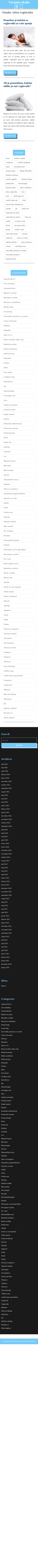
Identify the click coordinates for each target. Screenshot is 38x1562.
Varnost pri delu (10, 647)
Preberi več (11, 73)
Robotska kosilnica (11, 568)
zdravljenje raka (20, 246)
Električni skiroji (10, 344)
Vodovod (7, 661)
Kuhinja (7, 447)
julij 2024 (4, 829)
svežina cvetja (19, 229)
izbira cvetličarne (25, 187)
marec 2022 (5, 916)
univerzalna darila (12, 234)
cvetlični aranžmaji (23, 162)
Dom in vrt (8, 335)
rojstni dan (25, 208)
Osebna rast (8, 512)
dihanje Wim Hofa (26, 171)
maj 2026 (4, 767)
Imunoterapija (9, 391)
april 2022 (4, 912)
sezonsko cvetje (20, 221)
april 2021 (4, 950)
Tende (6, 619)
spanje (8, 229)
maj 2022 (4, 909)
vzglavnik (9, 238)
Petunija (7, 517)
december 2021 (6, 926)
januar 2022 (5, 923)
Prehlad (7, 545)
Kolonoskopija (9, 433)
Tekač (6, 615)
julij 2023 (4, 864)
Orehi (6, 507)
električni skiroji (26, 179)
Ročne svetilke (9, 573)
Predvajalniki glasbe (11, 540)
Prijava (3, 986)
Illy (5, 386)
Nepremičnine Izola (11, 479)
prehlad (8, 208)
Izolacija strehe (9, 409)
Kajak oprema (9, 414)
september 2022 (6, 895)
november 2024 (6, 819)
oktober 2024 (5, 823)
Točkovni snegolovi (11, 629)
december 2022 (6, 888)
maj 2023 (4, 871)
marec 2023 (5, 878)
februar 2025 (5, 809)
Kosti (6, 437)
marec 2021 (5, 954)
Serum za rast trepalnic (12, 587)
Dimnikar (7, 330)
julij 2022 (4, 902)
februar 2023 (5, 881)
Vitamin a (7, 652)
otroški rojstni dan (12, 200)
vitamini (24, 234)
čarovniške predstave (13, 255)
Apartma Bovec (10, 279)
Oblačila (7, 484)
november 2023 (6, 854)
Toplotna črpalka (10, 633)
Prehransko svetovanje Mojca (15, 549)
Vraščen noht (9, 671)
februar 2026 (5, 774)
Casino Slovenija (10, 321)
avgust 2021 (5, 936)
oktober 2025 (5, 785)
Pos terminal (8, 531)
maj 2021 (4, 947)
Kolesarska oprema (11, 428)
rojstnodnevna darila (12, 213)
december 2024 (6, 816)
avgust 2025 (5, 792)
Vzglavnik (8, 680)
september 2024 (6, 826)
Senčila (6, 582)
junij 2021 (4, 943)
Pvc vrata (7, 559)
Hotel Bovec (8, 381)
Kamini (6, 419)
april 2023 (4, 874)
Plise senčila (8, 526)
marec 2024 (5, 843)
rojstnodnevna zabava (13, 217)
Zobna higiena (9, 717)
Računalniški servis (11, 563)
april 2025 (4, 802)
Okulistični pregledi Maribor (14, 493)
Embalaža (7, 358)
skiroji (8, 225)
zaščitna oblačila (11, 242)
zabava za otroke (22, 238)
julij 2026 (4, 764)
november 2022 (6, 892)
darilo (8, 167)
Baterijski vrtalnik (11, 297)
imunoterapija (22, 183)
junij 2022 (4, 905)
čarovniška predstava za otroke (16, 250)
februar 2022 (5, 919)
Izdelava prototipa (11, 405)
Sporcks (7, 601)
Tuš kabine (8, 638)
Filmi (6, 367)
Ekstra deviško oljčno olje (14, 339)
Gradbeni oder (9, 377)
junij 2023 (4, 867)
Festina (6, 363)
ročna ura (28, 217)
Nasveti (7, 475)
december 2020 (6, 964)
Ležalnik (7, 451)
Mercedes (7, 465)
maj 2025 (4, 799)
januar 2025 (5, 812)
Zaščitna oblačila (10, 708)
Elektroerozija (9, 353)
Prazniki (7, 535)
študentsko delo (11, 259)
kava (23, 192)
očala (24, 200)
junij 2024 (4, 833)
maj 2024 (4, 836)
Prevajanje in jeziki (11, 554)
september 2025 (6, 788)
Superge (7, 605)
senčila (8, 221)
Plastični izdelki (10, 521)
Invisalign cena (9, 395)
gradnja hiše (10, 183)
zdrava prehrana (26, 242)
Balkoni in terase (10, 293)
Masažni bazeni (10, 461)
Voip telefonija (9, 666)
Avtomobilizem (9, 288)
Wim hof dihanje (10, 694)
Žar (5, 703)
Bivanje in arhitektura (12, 302)
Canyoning (8, 311)
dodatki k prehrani (12, 175)
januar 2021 (5, 960)
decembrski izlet (19, 167)
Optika (6, 503)
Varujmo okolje (19, 2)
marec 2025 (5, 805)
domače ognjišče (11, 179)
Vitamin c (7, 657)
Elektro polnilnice (10, 349)
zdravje (8, 246)
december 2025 (6, 781)
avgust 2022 (5, 898)
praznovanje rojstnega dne (14, 204)
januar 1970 (5, 967)
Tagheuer (7, 610)
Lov (5, 456)
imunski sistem (11, 187)
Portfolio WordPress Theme (13, 1341)
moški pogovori (18, 196)
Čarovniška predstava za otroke (16, 316)
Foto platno (8, 372)
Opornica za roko (10, 498)
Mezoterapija (9, 470)
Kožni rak (7, 442)
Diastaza (7, 325)
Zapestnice (8, 699)
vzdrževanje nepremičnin (13, 675)
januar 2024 (5, 847)
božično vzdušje (19, 158)
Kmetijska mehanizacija (13, 423)
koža (7, 196)
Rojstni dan (8, 577)
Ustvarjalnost (9, 643)
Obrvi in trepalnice (11, 489)
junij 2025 (4, 795)
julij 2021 (4, 940)
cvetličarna (9, 162)
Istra (5, 400)
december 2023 (6, 850)
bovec (8, 158)
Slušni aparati (9, 591)
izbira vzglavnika (11, 192)
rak (16, 208)
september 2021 (6, 933)
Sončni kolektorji (10, 596)
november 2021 (6, 929)
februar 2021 (5, 957)
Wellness (7, 689)
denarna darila (10, 171)
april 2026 (4, 771)
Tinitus (6, 624)
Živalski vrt (8, 713)
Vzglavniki (8, 685)
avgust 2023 (5, 861)
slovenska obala (19, 225)
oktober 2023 (5, 857)
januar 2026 (5, 778)
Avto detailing (9, 283)
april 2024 (4, 840)
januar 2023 (5, 885)
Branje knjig (8, 307)
